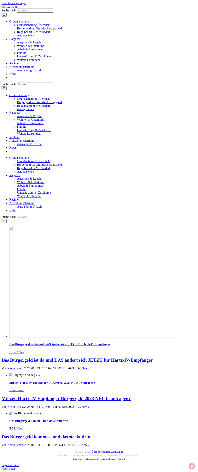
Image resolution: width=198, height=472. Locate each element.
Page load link (10, 465)
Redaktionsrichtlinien (106, 459)
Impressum (78, 459)
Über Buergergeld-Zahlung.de (107, 451)
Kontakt (121, 459)
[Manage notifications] (192, 466)
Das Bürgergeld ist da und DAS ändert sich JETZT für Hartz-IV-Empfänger (59, 344)
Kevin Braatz (15, 368)
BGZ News (16, 352)
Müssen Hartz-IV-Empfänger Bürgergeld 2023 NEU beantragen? (52, 382)
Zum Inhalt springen (14, 3)
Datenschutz (90, 459)
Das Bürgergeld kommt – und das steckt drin (38, 421)
